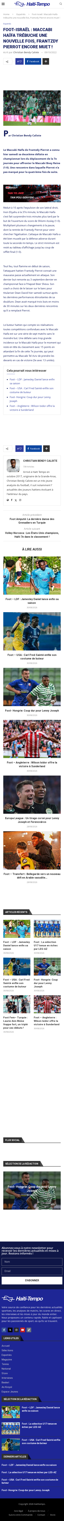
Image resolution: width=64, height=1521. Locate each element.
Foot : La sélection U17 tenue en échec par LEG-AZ (46, 945)
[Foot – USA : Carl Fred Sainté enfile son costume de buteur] (32, 631)
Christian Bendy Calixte (26, 52)
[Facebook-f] (4, 1330)
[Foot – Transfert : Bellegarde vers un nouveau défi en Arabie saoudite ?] (32, 850)
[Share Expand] (46, 61)
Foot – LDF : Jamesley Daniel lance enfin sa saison (16, 945)
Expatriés (20, 14)
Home (6, 14)
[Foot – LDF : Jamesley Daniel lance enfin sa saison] (32, 575)
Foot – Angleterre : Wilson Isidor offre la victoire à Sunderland (46, 1021)
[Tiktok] (29, 1330)
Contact (41, 1514)
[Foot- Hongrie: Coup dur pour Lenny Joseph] (32, 687)
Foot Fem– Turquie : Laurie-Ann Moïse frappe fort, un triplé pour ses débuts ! (15, 1022)
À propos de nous (36, 1510)
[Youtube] (22, 1330)
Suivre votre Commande (20, 1514)
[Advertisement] (32, 76)
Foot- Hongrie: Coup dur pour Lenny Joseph (32, 710)
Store (52, 1514)
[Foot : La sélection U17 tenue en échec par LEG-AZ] (47, 929)
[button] (6, 1190)
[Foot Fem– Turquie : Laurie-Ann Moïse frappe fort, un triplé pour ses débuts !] (16, 1004)
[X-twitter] (10, 1330)
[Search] (60, 4)
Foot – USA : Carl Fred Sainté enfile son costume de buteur (16, 983)
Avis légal (18, 1510)
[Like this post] (20, 61)
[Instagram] (16, 1330)
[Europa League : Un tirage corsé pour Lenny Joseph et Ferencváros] (32, 795)
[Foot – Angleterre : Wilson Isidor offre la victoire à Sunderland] (32, 739)
